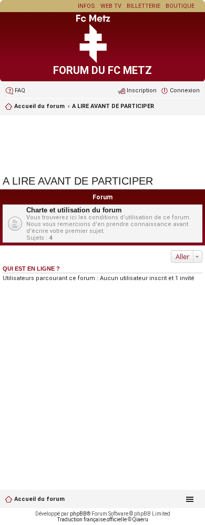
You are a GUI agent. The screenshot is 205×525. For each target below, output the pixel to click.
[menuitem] (15, 90)
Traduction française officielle (92, 519)
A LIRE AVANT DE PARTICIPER (113, 106)
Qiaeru (140, 519)
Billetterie (143, 6)
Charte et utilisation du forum (74, 210)
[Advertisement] (102, 143)
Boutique (180, 6)
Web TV (110, 6)
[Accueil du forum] (102, 61)
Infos (86, 6)
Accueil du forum (39, 499)
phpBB (78, 514)
